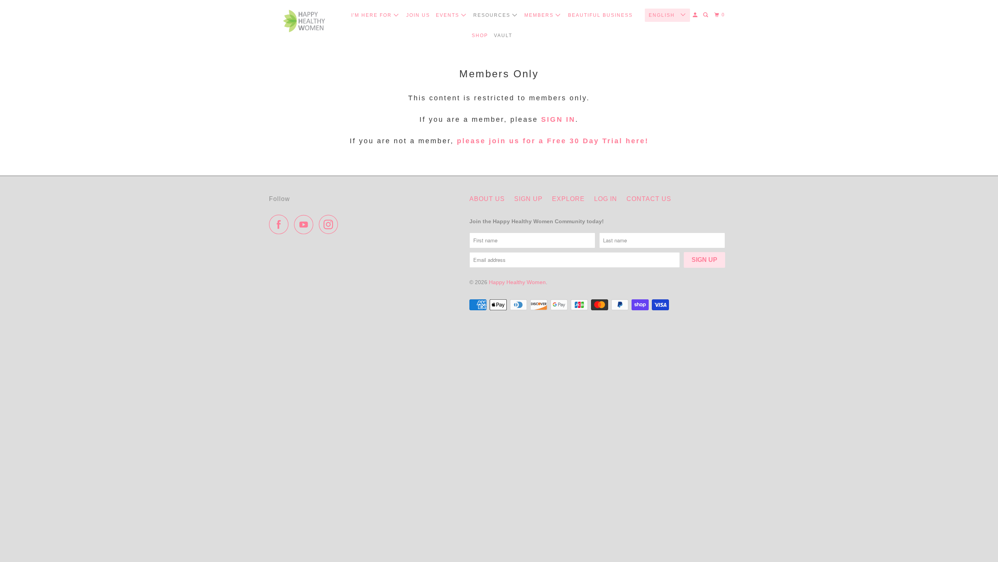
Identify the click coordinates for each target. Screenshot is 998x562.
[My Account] (696, 15)
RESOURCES (492, 15)
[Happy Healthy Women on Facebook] (280, 224)
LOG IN (605, 199)
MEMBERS (540, 15)
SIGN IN (558, 119)
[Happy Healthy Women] (304, 23)
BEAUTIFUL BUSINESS (600, 15)
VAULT (503, 35)
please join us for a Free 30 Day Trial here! (551, 141)
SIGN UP (528, 199)
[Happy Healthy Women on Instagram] (330, 224)
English (663, 15)
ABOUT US (487, 199)
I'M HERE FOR (372, 15)
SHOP (480, 35)
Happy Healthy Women (517, 282)
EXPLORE (568, 199)
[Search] (706, 15)
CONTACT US (648, 199)
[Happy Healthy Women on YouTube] (305, 224)
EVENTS (448, 15)
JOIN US (418, 15)
